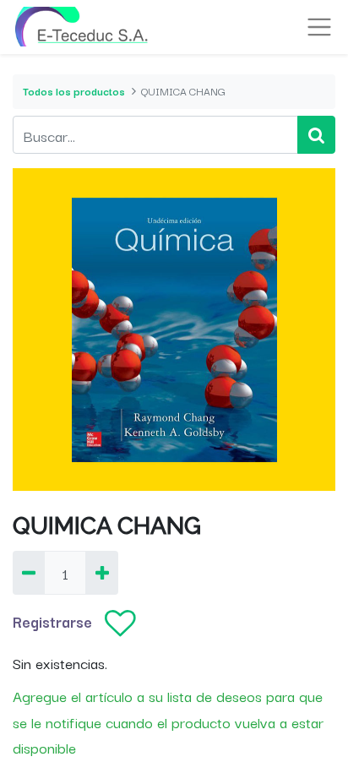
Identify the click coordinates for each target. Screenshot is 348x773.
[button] (120, 624)
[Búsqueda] (316, 135)
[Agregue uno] (101, 573)
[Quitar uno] (29, 573)
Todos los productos (74, 91)
